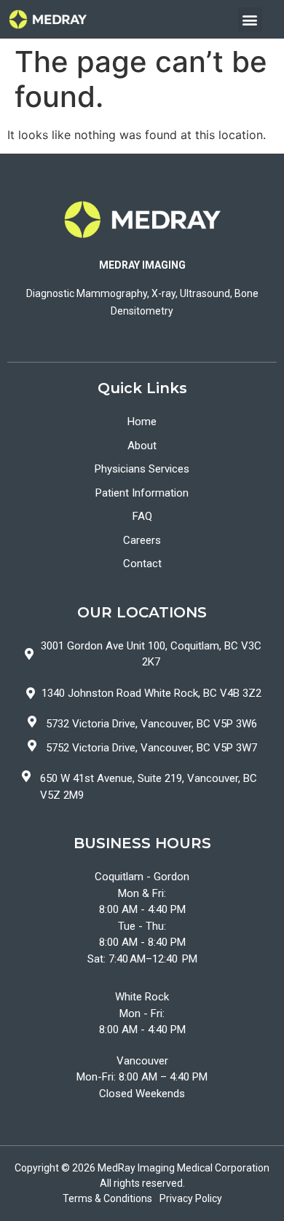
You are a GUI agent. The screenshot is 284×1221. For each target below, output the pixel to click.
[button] (250, 19)
